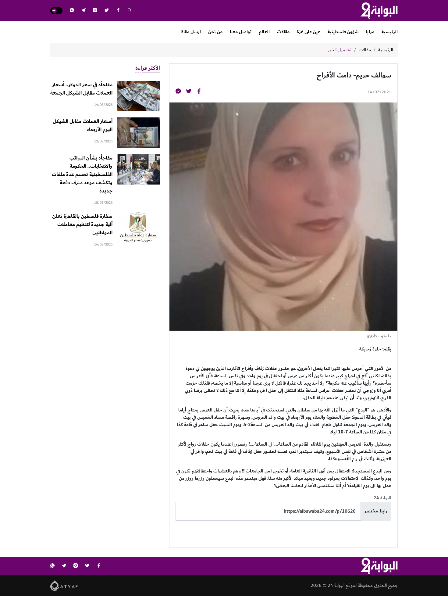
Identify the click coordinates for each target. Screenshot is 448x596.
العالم (264, 32)
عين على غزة (308, 32)
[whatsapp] (72, 11)
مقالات (283, 32)
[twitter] (107, 11)
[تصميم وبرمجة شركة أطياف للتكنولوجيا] (64, 585)
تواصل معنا (240, 32)
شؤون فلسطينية (343, 32)
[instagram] (95, 11)
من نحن (215, 32)
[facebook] (118, 11)
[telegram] (83, 11)
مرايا (370, 32)
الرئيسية (390, 32)
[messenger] (178, 92)
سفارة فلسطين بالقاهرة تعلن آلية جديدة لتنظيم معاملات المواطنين (82, 224)
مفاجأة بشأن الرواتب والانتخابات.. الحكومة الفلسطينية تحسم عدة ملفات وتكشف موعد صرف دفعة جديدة (82, 174)
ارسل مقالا (191, 32)
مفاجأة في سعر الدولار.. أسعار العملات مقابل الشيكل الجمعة (81, 89)
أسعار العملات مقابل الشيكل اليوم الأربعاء (82, 125)
